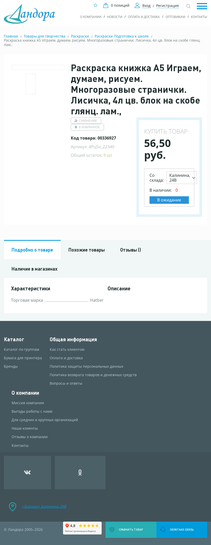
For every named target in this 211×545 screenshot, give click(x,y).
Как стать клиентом (67, 349)
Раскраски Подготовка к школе (122, 36)
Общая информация (73, 339)
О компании (90, 17)
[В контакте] (27, 472)
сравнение (88, 120)
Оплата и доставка (144, 17)
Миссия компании (28, 403)
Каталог (14, 339)
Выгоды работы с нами (32, 411)
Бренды (11, 366)
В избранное (89, 127)
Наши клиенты (25, 428)
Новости (114, 17)
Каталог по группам (21, 349)
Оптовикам (175, 17)
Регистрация (167, 5)
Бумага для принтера (23, 358)
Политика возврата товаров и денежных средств (93, 375)
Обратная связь (182, 529)
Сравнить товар (131, 529)
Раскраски (80, 36)
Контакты (199, 17)
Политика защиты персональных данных (86, 366)
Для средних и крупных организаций (45, 420)
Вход (146, 5)
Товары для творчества (44, 36)
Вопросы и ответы (66, 383)
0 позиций (120, 5)
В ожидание (169, 200)
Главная (11, 36)
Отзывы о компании (30, 437)
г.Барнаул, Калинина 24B (44, 506)
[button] (202, 6)
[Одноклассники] (80, 472)
